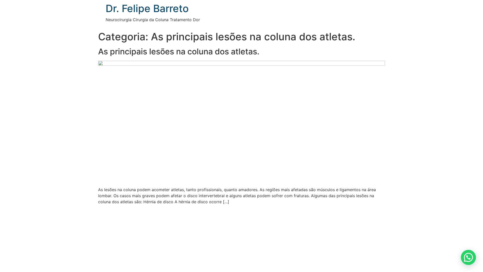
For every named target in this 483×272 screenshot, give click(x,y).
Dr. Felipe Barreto (147, 8)
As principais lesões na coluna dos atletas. (178, 51)
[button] (468, 257)
